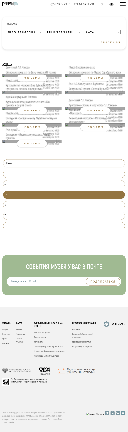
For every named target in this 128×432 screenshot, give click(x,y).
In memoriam (6, 334)
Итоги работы (38, 342)
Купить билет (62, 4)
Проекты (5, 339)
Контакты (5, 343)
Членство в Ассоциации (41, 332)
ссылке (44, 382)
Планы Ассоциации (40, 337)
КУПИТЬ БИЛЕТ (118, 324)
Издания (19, 329)
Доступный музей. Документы (82, 346)
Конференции (20, 334)
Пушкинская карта (84, 4)
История (5, 329)
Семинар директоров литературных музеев (48, 346)
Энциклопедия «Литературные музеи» (46, 356)
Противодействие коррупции (81, 342)
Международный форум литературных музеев (49, 351)
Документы (76, 329)
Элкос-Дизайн (8, 422)
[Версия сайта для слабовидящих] (111, 4)
